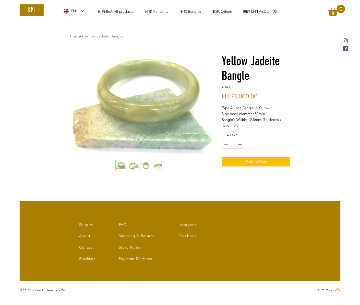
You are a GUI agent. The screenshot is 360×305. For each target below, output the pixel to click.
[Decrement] (225, 144)
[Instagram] (345, 40)
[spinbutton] (232, 144)
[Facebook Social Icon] (345, 48)
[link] (336, 10)
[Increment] (240, 144)
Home (75, 36)
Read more (230, 125)
